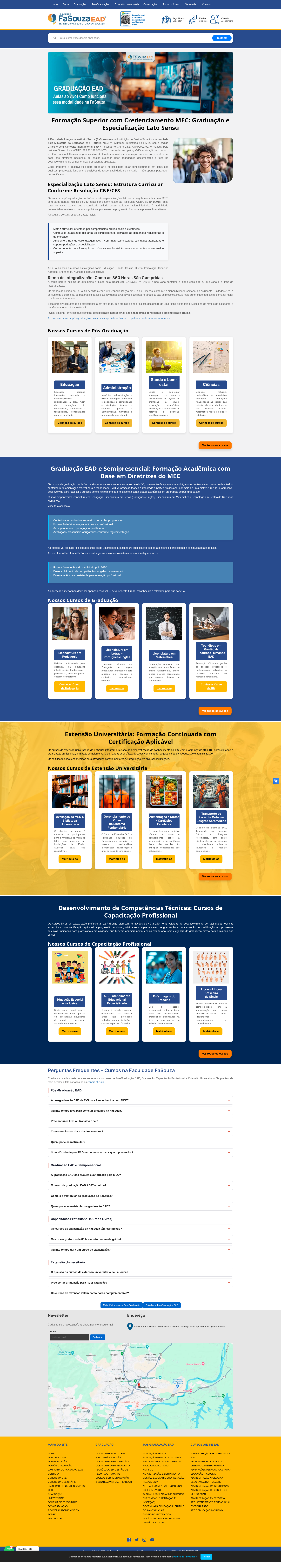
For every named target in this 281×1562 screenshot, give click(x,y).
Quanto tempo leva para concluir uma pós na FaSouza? (86, 1110)
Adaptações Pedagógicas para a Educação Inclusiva (211, 1471)
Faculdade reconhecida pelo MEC (66, 1488)
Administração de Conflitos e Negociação (210, 1492)
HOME (51, 1453)
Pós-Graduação (100, 4)
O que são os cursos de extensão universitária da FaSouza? (89, 1272)
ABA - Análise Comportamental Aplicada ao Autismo (162, 1463)
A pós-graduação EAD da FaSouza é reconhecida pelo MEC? (90, 1100)
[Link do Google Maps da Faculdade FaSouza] (140, 1386)
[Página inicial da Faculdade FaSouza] (77, 18)
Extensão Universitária (127, 4)
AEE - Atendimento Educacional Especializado (162, 1488)
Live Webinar (56, 1498)
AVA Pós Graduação (60, 1465)
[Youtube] (152, 1539)
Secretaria (190, 4)
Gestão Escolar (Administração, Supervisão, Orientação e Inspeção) (164, 1498)
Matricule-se (70, 858)
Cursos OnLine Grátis (62, 1482)
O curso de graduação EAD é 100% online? (78, 1185)
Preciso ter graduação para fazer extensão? (79, 1282)
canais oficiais (95, 1082)
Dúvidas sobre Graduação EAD (162, 1305)
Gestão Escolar (153, 1522)
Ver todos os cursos (215, 445)
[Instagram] (144, 1539)
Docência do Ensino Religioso (162, 1518)
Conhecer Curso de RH (211, 686)
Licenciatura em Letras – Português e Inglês (111, 1455)
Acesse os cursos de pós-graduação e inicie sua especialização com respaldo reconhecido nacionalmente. (109, 318)
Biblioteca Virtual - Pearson (113, 1482)
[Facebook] (129, 1539)
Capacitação (150, 4)
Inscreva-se (117, 688)
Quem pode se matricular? (68, 1142)
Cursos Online (57, 1478)
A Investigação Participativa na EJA (210, 1455)
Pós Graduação (58, 1506)
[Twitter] (137, 1539)
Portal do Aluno (171, 4)
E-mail (61, 1331)
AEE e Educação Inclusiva (207, 1510)
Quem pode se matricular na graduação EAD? (80, 1206)
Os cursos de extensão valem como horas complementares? (90, 1293)
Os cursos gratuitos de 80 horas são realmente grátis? (86, 1239)
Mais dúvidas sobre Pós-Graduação (121, 1305)
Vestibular (55, 1518)
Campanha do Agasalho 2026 (65, 1469)
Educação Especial (155, 1453)
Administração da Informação (210, 1486)
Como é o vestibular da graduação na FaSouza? (82, 1195)
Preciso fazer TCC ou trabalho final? (74, 1121)
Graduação (80, 4)
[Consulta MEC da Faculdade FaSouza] (132, 18)
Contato (206, 4)
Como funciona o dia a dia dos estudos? (77, 1131)
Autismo (148, 1469)
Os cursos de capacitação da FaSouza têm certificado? (86, 1228)
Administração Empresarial (208, 1498)
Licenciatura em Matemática (113, 1461)
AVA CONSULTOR (57, 1457)
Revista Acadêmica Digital (64, 1510)
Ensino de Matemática (157, 1514)
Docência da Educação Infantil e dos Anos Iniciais (163, 1508)
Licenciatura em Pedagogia (112, 1465)
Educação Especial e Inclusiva (162, 1457)
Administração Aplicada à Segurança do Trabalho (207, 1480)
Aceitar (206, 1556)
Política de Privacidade (62, 1502)
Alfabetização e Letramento (161, 1473)
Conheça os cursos (70, 422)
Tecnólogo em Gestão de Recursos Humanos (111, 1471)
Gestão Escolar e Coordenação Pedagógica (163, 1480)
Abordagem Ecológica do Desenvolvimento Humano (207, 1463)
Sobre (66, 4)
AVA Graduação (57, 1461)
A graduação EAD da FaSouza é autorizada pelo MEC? (86, 1174)
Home (55, 4)
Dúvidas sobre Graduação (112, 1478)
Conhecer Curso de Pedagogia (69, 686)
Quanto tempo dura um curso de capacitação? (81, 1249)
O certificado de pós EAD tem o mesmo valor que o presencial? (92, 1152)
